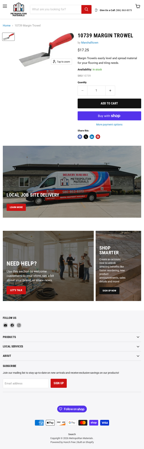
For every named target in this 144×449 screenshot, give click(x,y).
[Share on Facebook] (80, 136)
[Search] (86, 9)
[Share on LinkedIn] (92, 136)
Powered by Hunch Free (63, 442)
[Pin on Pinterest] (98, 136)
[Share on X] (86, 136)
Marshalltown (89, 42)
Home (6, 25)
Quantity (82, 82)
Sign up (59, 383)
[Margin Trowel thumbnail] (8, 37)
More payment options (109, 124)
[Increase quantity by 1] (110, 90)
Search (72, 434)
